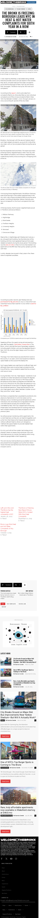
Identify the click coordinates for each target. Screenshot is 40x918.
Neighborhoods (21, 6)
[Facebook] (2, 859)
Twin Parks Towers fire (21, 344)
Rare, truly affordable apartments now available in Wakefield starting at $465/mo (24, 683)
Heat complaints (11, 604)
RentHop (4, 607)
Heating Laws (22, 604)
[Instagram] (16, 859)
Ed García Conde (11, 36)
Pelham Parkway (21, 9)
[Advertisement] (20, 279)
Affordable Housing (6, 815)
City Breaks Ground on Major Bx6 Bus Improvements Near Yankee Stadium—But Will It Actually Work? (24, 660)
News (29, 9)
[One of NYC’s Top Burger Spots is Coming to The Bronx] (6, 673)
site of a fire (10, 245)
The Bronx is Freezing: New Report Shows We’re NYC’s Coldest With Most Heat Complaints (26, 512)
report (13, 93)
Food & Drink (4, 767)
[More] (29, 32)
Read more (5, 736)
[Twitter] (6, 859)
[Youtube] (11, 859)
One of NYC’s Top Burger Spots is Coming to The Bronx (23, 671)
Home (13, 6)
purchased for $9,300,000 (9, 302)
